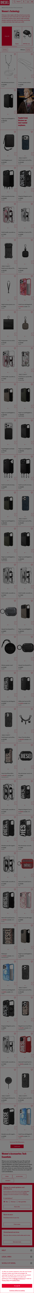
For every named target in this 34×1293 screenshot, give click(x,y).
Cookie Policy (16, 1280)
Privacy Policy (5, 1280)
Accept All (17, 1286)
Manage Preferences (19, 1278)
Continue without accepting (17, 1290)
